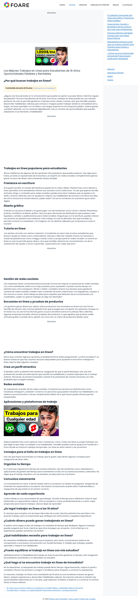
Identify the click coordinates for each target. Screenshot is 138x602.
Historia (83, 4)
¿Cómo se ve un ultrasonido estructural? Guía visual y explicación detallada (120, 56)
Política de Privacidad (58, 599)
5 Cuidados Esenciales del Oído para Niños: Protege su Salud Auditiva (120, 18)
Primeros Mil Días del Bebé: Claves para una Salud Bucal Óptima (120, 36)
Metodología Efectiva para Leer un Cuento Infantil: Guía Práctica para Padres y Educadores (120, 45)
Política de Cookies (87, 599)
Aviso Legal (73, 599)
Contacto (127, 4)
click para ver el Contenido (44, 88)
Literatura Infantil (100, 4)
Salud (116, 4)
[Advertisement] (51, 27)
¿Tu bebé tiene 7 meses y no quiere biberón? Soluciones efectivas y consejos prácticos (41, 590)
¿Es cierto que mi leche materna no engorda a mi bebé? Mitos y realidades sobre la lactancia (44, 588)
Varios (72, 4)
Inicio (62, 4)
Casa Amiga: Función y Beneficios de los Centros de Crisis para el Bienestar (119, 27)
